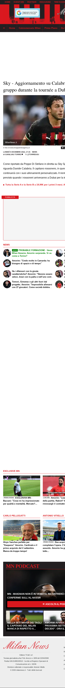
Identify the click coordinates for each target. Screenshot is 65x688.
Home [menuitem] (12, 28)
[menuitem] (4, 28)
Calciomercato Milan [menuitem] (30, 28)
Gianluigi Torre (13, 154)
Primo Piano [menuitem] (50, 28)
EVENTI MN (19, 2)
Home (7, 2)
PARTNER (31, 2)
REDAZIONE (45, 2)
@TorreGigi (33, 154)
